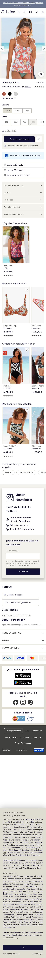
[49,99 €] (16, 244)
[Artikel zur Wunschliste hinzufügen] (39, 139)
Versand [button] (28, 87)
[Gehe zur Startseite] (10, 12)
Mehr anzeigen (24, 565)
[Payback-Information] (39, 750)
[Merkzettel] (37, 12)
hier (4, 853)
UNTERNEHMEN (10, 648)
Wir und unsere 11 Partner (13, 819)
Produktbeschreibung (13, 185)
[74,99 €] (16, 365)
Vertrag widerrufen (13, 731)
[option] (4, 94)
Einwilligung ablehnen (11, 954)
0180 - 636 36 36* (13, 619)
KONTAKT (7, 587)
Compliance (36, 737)
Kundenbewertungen (13, 214)
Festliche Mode (26, 472)
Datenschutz (37, 731)
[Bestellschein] (30, 12)
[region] (23, 883)
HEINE (5, 640)
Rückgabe (8, 200)
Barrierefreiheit (11, 737)
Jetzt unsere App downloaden (23, 669)
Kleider (8, 472)
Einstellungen (38, 954)
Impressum (24, 737)
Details (7, 192)
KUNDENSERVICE (11, 632)
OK (23, 947)
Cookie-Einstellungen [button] (23, 743)
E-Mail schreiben (13, 595)
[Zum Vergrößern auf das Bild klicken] (41, 74)
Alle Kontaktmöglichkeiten (19, 602)
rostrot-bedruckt (8, 98)
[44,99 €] (16, 305)
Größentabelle (10, 131)
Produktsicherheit (12, 207)
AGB (27, 731)
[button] (3, 12)
